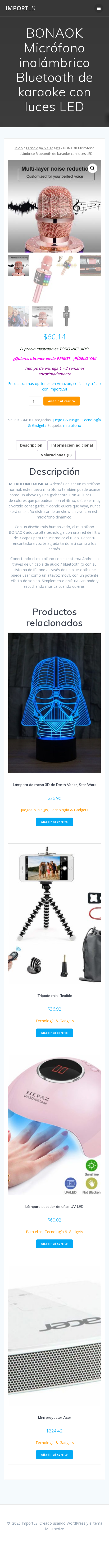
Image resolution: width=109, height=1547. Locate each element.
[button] (92, 168)
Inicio (19, 148)
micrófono (72, 425)
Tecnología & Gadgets (43, 148)
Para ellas (34, 1231)
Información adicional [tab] (72, 445)
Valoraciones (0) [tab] (56, 454)
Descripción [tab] (31, 445)
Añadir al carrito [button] (54, 822)
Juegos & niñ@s (66, 419)
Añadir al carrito (61, 401)
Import (20, 8)
